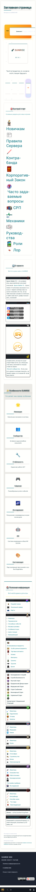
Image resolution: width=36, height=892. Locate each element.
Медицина (13, 730)
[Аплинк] (8, 654)
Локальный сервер (17, 607)
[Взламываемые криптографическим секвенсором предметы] (8, 642)
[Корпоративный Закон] (9, 168)
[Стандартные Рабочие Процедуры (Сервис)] (8, 695)
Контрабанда (13, 160)
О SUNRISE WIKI (7, 868)
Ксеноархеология (15, 778)
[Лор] (9, 250)
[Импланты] (8, 657)
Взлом (12, 759)
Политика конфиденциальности (11, 863)
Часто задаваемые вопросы (18, 196)
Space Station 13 (19, 285)
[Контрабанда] (9, 151)
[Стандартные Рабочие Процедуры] (9, 208)
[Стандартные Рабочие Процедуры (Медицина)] (8, 686)
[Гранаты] (8, 660)
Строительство (14, 756)
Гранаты (13, 660)
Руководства (14, 235)
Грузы (11, 743)
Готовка (12, 716)
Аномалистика (14, 772)
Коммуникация (13, 635)
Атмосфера (13, 754)
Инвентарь (13, 711)
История (8, 16)
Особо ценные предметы (19, 648)
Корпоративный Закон (18, 177)
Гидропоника (14, 714)
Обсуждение (12, 16)
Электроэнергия (15, 762)
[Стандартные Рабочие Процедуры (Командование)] (8, 674)
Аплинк (13, 654)
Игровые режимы (13, 626)
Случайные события (14, 624)
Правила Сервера (14, 143)
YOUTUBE (15, 860)
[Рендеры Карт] (8, 610)
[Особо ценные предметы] (8, 648)
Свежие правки (13, 817)
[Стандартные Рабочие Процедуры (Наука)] (8, 680)
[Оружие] (8, 663)
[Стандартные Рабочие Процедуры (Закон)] (8, 683)
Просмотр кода (4, 16)
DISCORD (3, 860)
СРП (17, 207)
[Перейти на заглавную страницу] (2, 889)
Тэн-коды (13, 802)
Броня (13, 666)
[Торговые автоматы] (8, 651)
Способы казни (14, 799)
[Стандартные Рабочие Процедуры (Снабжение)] (8, 689)
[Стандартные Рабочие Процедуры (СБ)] (8, 677)
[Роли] (9, 244)
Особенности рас (13, 629)
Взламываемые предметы (15, 645)
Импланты (14, 657)
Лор (16, 250)
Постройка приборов (13, 783)
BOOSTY (9, 860)
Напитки (12, 719)
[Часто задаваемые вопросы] (9, 186)
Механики (15, 221)
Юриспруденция (15, 805)
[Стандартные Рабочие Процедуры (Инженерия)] (8, 692)
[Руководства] (9, 227)
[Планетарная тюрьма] (18, 347)
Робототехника (14, 775)
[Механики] (9, 214)
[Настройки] (30, 889)
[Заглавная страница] (18, 334)
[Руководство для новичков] (9, 122)
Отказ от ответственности (10, 872)
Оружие (13, 663)
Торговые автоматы (17, 651)
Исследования (14, 786)
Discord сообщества (13, 369)
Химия (12, 732)
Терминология (12, 621)
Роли (17, 243)
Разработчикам (16, 604)
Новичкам (15, 128)
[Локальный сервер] (8, 607)
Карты (13, 610)
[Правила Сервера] (9, 135)
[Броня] (8, 666)
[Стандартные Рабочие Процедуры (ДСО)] (8, 698)
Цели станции (12, 632)
